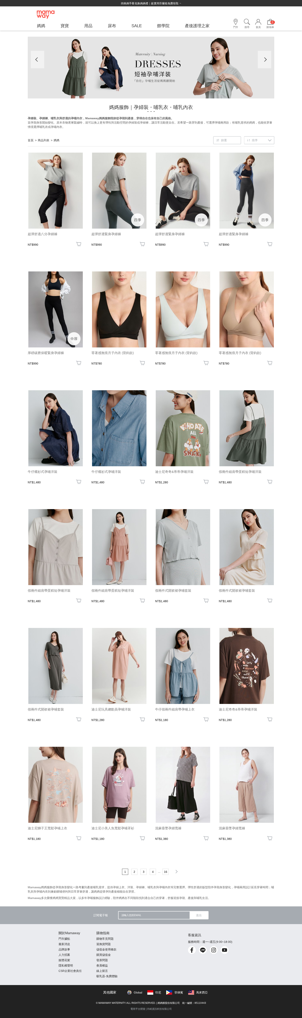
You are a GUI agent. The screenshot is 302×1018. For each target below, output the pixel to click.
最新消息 (64, 944)
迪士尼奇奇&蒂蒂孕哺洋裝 (174, 471)
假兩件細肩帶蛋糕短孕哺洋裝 (240, 471)
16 (165, 871)
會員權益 (102, 965)
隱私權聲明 (66, 965)
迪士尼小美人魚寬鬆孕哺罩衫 (112, 828)
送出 (199, 915)
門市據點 (64, 938)
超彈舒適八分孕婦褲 (42, 234)
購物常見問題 (105, 938)
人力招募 (64, 954)
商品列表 (43, 140)
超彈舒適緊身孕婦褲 (106, 234)
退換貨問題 (103, 944)
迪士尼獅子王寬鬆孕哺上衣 (47, 828)
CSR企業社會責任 (70, 970)
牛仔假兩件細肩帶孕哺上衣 (175, 709)
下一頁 (176, 871)
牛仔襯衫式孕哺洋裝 (42, 471)
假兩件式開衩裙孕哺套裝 (173, 590)
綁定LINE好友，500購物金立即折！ (151, 3)
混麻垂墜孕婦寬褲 (168, 828)
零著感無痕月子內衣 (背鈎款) (112, 353)
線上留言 (102, 970)
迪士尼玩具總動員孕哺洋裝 (111, 709)
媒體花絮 (64, 960)
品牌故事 (64, 949)
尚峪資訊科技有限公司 (159, 1008)
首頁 (30, 140)
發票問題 (102, 960)
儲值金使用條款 (106, 949)
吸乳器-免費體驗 (107, 976)
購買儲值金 (103, 954)
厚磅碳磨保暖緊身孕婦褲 (46, 353)
